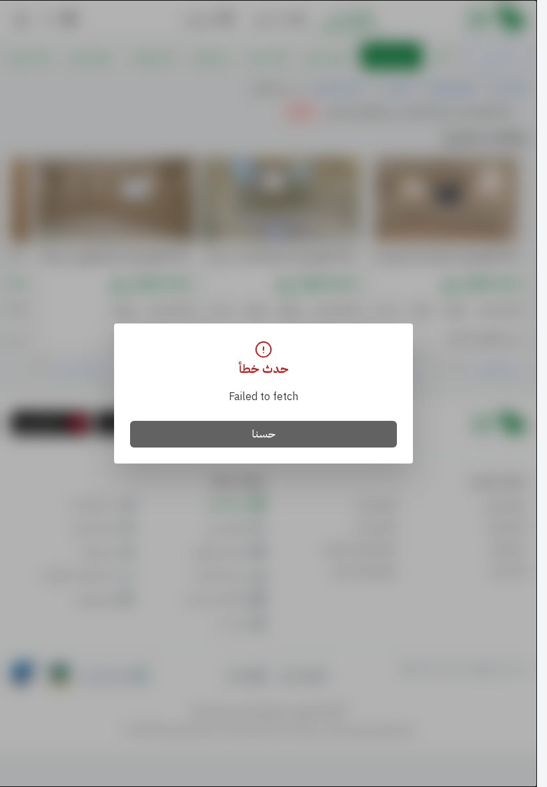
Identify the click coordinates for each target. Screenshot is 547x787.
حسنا (264, 434)
